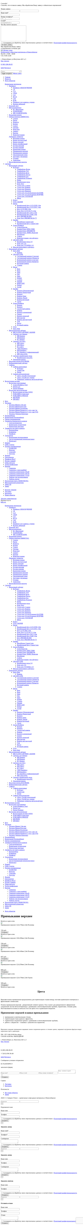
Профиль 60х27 (10, 459)
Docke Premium (18, 388)
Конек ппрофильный (20, 144)
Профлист (12, 86)
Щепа (19, 198)
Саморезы (12, 468)
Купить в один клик (8, 921)
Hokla (19, 180)
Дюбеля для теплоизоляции (18, 477)
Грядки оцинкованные (12, 419)
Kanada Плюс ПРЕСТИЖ (26, 229)
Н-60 (14, 100)
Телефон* (4, 1135)
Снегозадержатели (15, 423)
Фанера (7, 455)
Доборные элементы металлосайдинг (30, 379)
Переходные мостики (16, 426)
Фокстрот (16, 129)
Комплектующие (19, 135)
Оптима (15, 127)
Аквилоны (16, 160)
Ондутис (12, 454)
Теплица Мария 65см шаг (18, 406)
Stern (18, 276)
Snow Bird (16, 251)
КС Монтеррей (18, 109)
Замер (7, 486)
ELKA (15, 200)
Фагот (19, 323)
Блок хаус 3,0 (21, 243)
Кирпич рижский (23, 316)
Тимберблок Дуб (23, 171)
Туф (18, 321)
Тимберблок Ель (22, 176)
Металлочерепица (15, 107)
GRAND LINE (18, 240)
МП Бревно (21, 336)
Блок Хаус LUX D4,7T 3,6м (26, 211)
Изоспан (12, 450)
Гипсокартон (9, 457)
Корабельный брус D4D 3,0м (27, 214)
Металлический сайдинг (17, 330)
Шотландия (21, 318)
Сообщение (5, 1138)
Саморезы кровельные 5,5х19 (19, 475)
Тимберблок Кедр (23, 173)
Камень (19, 252)
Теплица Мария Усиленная (18, 408)
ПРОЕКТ (16, 399)
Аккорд (15, 131)
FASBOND (13, 448)
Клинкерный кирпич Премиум (27, 261)
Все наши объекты (11, 1093)
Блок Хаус (20, 184)
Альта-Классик (22, 227)
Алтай (19, 287)
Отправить (5, 1077)
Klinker (19, 278)
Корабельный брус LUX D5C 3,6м (29, 207)
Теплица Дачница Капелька (18, 414)
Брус (6, 401)
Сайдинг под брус (19, 341)
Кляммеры (12, 432)
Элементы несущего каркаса (15, 428)
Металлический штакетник (14, 483)
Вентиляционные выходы (18, 162)
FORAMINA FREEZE (20, 396)
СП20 (15, 93)
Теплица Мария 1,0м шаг (17, 405)
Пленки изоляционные (13, 446)
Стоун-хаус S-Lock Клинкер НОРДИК (30, 194)
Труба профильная (11, 464)
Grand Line (20, 370)
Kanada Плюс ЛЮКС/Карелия (27, 233)
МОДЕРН (16, 397)
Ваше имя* (4, 1131)
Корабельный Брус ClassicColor (28, 223)
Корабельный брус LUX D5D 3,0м (29, 205)
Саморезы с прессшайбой (18, 470)
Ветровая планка (19, 138)
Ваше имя (4, 1110)
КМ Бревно (21, 338)
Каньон (19, 305)
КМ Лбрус (20, 345)
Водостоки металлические (18, 390)
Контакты (8, 493)
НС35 (15, 97)
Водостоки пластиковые (17, 383)
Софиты (12, 365)
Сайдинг (8, 164)
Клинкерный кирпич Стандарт (27, 260)
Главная (7, 77)
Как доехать (5, 61)
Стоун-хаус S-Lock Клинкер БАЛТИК (30, 193)
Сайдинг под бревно (20, 334)
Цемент (7, 443)
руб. (3, 502)
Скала (19, 301)
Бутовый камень (22, 325)
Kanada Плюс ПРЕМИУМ (26, 231)
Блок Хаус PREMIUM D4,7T (27, 218)
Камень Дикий (22, 298)
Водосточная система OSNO (23, 392)
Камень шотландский (24, 319)
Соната (15, 118)
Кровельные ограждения (17, 425)
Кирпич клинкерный (24, 312)
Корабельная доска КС (25, 358)
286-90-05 (7, 64)
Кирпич (19, 294)
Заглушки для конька (20, 156)
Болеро (15, 124)
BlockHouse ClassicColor (25, 222)
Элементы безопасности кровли (16, 421)
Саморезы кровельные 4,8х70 (19, 473)
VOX (15, 327)
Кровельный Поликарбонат (14, 417)
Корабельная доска (23, 182)
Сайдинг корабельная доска (22, 356)
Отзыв (3, 1215)
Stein (18, 272)
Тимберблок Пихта (23, 175)
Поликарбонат (10, 415)
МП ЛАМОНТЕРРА (20, 113)
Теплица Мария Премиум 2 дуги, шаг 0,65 (23, 412)
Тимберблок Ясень (23, 169)
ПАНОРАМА (17, 111)
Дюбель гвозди (14, 479)
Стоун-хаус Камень (23, 187)
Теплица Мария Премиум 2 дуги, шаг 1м (23, 410)
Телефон (4, 1114)
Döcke (15, 204)
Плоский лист (14, 106)
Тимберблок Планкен (24, 178)
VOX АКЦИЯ (18, 202)
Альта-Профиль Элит (20, 385)
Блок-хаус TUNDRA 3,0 (25, 245)
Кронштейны (13, 430)
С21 (14, 95)
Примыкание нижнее (20, 153)
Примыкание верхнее (20, 151)
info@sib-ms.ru (6, 68)
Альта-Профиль (18, 225)
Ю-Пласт (16, 167)
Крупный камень (23, 263)
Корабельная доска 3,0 (24, 242)
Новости (8, 79)
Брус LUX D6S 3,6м (24, 209)
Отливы (16, 158)
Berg (18, 269)
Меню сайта (17, 73)
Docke (19, 372)
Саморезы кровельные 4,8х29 (19, 472)
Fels (18, 274)
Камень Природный (24, 292)
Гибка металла (10, 463)
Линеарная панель (19, 359)
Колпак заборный (19, 104)
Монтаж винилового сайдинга (23, 247)
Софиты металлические (21, 374)
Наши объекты (10, 495)
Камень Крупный (23, 300)
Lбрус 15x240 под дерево (25, 377)
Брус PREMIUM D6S (24, 216)
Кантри (15, 133)
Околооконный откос (20, 155)
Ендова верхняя (18, 146)
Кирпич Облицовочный (25, 290)
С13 (14, 91)
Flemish (19, 281)
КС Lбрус (20, 347)
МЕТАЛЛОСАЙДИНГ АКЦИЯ (24, 332)
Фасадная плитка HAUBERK (19, 361)
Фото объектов (10, 81)
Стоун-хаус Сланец (23, 185)
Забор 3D (8, 484)
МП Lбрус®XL (22, 354)
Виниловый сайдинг (16, 165)
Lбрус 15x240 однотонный (26, 376)
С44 (14, 98)
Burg (18, 271)
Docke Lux (16, 386)
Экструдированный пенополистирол (21, 439)
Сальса (15, 126)
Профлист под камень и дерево (24, 102)
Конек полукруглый (20, 140)
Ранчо (15, 120)
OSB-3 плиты (9, 444)
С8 (14, 89)
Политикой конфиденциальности (65, 43)
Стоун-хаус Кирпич (24, 189)
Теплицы (8, 403)
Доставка (8, 491)
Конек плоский (18, 142)
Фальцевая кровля (15, 115)
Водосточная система (12, 381)
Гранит (19, 314)
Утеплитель (9, 435)
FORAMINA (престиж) (21, 394)
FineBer (15, 220)
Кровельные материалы (13, 84)
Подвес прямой (10, 461)
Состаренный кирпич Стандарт (28, 256)
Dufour (19, 285)
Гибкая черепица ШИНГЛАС (19, 117)
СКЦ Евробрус (22, 348)
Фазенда (16, 122)
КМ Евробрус (22, 350)
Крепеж (7, 466)
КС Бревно (21, 339)
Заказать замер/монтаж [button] (8, 498)
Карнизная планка (19, 149)
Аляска (19, 236)
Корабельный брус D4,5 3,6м (27, 213)
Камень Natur (21, 296)
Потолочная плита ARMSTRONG (16, 481)
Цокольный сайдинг (16, 249)
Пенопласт (12, 441)
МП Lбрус (20, 343)
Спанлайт (12, 452)
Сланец (19, 265)
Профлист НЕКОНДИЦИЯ (22, 88)
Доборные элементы (16, 136)
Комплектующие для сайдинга (27, 238)
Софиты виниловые (20, 367)
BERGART (21, 283)
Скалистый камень (23, 309)
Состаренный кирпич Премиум (28, 258)
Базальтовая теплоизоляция (18, 437)
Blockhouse (21, 234)
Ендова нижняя (18, 147)
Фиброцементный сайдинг (18, 363)
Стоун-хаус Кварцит (24, 191)
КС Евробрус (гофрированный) (28, 352)
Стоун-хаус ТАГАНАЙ (25, 196)
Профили (12, 434)
